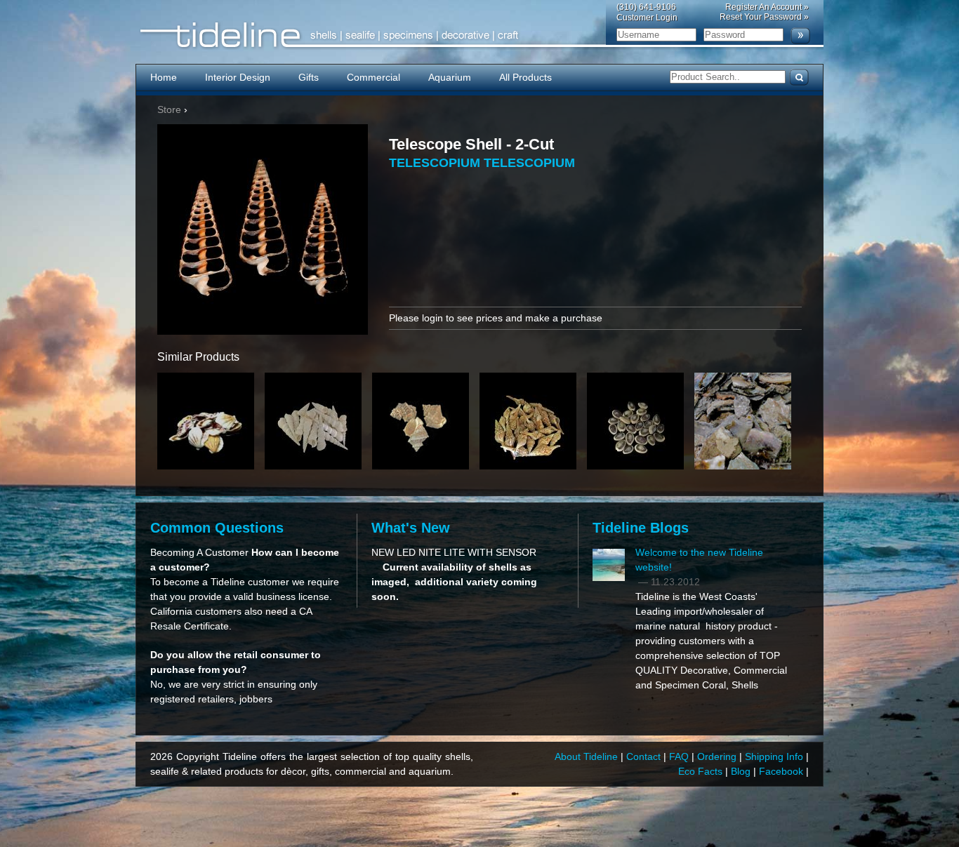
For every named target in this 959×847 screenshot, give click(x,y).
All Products (525, 77)
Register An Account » (767, 7)
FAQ (680, 756)
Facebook (782, 771)
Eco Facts (701, 771)
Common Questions (217, 527)
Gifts (308, 77)
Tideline (479, 35)
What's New (410, 527)
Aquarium (449, 77)
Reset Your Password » (764, 17)
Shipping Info (775, 756)
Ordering (718, 756)
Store (169, 109)
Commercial (373, 77)
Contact (644, 756)
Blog (742, 771)
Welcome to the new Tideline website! (699, 560)
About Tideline (588, 756)
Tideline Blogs (641, 527)
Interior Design (237, 77)
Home (163, 77)
